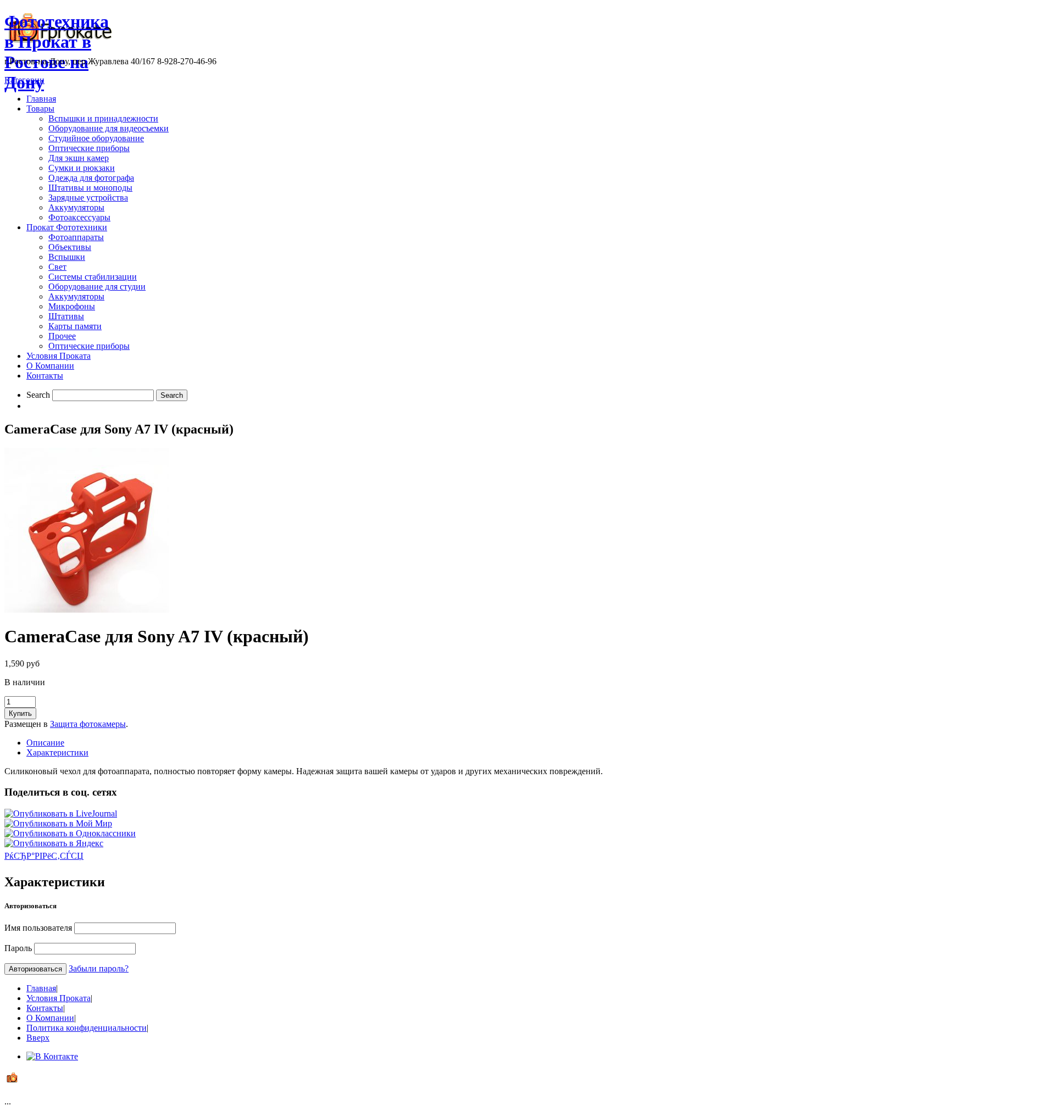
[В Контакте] (52, 1056)
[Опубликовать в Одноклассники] (70, 833)
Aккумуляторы (76, 296)
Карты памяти (75, 326)
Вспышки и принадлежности (103, 118)
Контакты (44, 375)
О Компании (50, 365)
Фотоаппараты (76, 237)
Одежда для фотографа (91, 177)
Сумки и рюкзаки (81, 168)
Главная (41, 98)
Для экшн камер (78, 158)
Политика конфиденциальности (86, 1027)
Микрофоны (71, 306)
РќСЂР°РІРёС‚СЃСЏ (44, 855)
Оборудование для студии (97, 286)
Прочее (62, 336)
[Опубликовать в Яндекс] (53, 843)
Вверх (37, 1037)
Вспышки (66, 257)
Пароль (18, 948)
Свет (57, 266)
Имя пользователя (38, 927)
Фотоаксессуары (79, 217)
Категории (24, 80)
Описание (45, 742)
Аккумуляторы (76, 207)
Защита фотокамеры (88, 724)
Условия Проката (58, 355)
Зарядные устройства (88, 197)
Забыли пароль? (99, 968)
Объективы (69, 247)
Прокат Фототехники (66, 227)
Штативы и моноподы (90, 187)
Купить (20, 713)
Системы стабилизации (92, 276)
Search (38, 394)
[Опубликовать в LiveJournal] (60, 813)
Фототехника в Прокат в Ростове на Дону (56, 52)
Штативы (66, 316)
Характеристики (57, 752)
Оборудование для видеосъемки (108, 128)
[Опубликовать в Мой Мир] (58, 823)
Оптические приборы (89, 148)
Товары (40, 108)
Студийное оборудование (96, 138)
